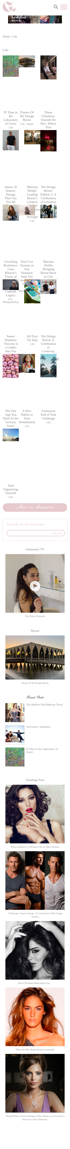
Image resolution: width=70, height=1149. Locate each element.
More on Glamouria (35, 507)
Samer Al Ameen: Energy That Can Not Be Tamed (11, 196)
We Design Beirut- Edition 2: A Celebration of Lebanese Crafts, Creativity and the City (48, 200)
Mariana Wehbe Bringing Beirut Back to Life (48, 269)
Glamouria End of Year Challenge (48, 414)
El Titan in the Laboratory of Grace (11, 118)
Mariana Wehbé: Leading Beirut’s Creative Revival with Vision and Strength (32, 202)
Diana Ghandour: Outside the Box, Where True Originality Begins (48, 123)
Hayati (30, 124)
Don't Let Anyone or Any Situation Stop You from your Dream (27, 273)
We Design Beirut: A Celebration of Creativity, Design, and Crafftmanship (48, 347)
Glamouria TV (35, 549)
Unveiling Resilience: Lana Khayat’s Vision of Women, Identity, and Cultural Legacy (11, 278)
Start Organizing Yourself (10, 489)
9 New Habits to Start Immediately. (27, 416)
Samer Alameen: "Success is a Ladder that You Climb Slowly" (10, 347)
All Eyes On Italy (32, 338)
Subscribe (57, 533)
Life (11, 127)
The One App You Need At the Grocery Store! (10, 418)
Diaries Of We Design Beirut (27, 116)
